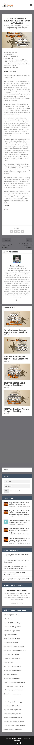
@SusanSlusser (16, 706)
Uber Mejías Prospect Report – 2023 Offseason (16, 357)
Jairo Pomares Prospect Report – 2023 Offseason (16, 331)
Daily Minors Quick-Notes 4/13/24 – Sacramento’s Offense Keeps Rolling (19, 530)
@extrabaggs (18, 702)
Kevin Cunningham (15, 26)
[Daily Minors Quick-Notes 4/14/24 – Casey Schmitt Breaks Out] (6, 522)
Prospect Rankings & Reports (15, 28)
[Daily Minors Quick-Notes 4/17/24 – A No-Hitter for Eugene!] (6, 504)
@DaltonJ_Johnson (19, 725)
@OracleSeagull (20, 682)
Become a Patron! (17, 603)
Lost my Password (15, 491)
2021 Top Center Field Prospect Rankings (14, 383)
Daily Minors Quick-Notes (23, 506)
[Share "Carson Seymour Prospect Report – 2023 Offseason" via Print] (22, 231)
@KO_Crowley (16, 714)
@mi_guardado (19, 721)
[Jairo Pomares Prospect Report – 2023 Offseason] (17, 319)
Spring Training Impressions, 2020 (14, 573)
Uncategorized (20, 524)
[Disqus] (17, 444)
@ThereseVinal (16, 670)
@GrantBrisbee (16, 729)
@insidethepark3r (16, 718)
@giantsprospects (12, 642)
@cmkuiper (14, 674)
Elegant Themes (16, 738)
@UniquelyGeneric (17, 627)
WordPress (17, 740)
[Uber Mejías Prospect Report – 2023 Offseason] (17, 345)
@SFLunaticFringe (15, 623)
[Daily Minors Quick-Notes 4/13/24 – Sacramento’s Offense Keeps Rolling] (6, 530)
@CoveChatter (16, 666)
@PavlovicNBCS (16, 694)
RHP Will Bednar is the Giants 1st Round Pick (16, 555)
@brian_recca (16, 638)
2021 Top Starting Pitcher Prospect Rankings (16, 410)
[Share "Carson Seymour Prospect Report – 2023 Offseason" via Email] (19, 231)
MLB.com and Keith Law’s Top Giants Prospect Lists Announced (15, 567)
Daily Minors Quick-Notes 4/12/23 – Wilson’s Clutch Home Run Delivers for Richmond (19, 540)
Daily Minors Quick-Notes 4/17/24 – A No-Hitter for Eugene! (19, 503)
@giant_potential (18, 646)
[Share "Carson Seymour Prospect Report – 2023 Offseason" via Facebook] (11, 231)
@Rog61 (14, 635)
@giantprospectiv (19, 650)
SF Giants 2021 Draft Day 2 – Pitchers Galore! (16, 561)
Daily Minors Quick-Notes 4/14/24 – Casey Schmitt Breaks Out (19, 521)
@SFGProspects (16, 658)
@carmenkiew (16, 678)
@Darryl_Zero (15, 654)
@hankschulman (18, 686)
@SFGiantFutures (15, 615)
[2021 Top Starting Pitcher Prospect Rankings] (17, 398)
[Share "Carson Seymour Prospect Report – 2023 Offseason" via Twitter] (15, 231)
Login (6, 491)
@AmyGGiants (16, 710)
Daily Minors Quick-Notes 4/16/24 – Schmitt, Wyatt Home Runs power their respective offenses (19, 512)
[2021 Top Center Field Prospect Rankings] (17, 372)
